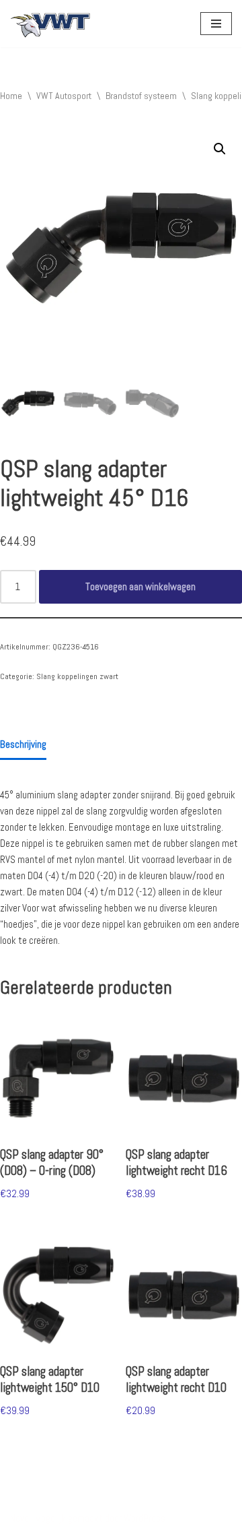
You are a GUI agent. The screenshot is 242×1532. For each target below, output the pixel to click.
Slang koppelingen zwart (77, 676)
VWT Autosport (63, 96)
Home (11, 96)
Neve (19, 1518)
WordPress (144, 1518)
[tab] (23, 746)
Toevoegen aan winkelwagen (140, 586)
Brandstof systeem (141, 96)
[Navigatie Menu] (216, 23)
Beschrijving (23, 744)
